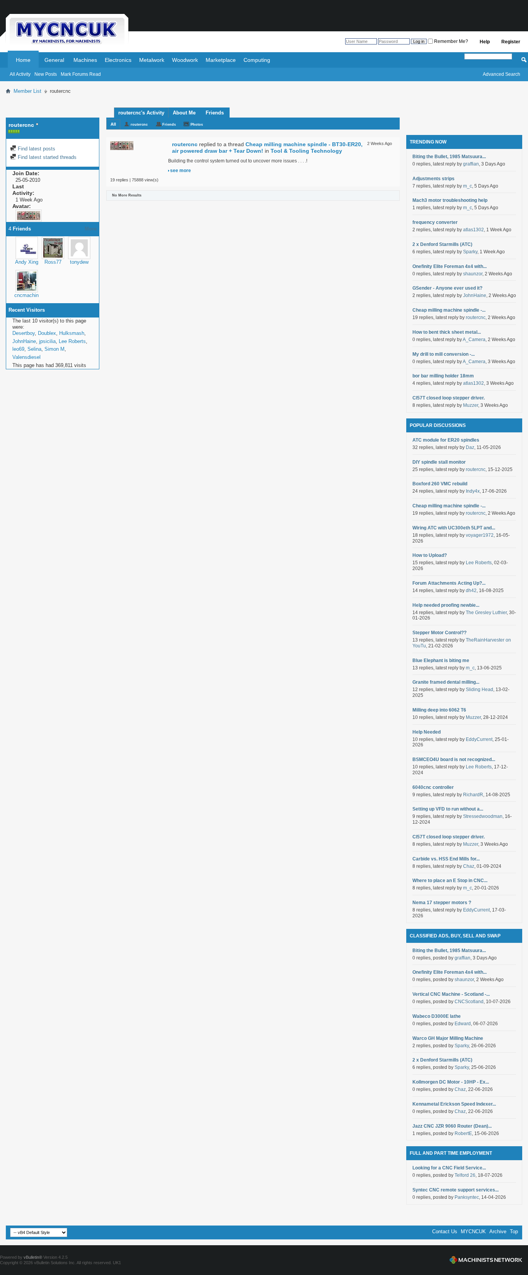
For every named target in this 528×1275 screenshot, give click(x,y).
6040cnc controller (433, 787)
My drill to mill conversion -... (443, 354)
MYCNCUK (473, 1231)
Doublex (47, 333)
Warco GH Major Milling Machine (447, 1038)
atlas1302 (473, 229)
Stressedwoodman (482, 816)
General (54, 60)
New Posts (45, 74)
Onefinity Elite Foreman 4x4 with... (449, 266)
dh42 (471, 590)
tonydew (79, 262)
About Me (184, 113)
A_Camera (474, 339)
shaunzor (472, 274)
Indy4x (473, 491)
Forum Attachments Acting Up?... (448, 583)
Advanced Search (501, 74)
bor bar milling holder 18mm (443, 376)
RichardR (473, 794)
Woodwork (185, 60)
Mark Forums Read (81, 74)
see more (180, 170)
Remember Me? (450, 41)
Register (510, 41)
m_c (467, 186)
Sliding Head (479, 689)
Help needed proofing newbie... (445, 605)
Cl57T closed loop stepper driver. (448, 398)
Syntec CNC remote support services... (455, 1190)
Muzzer (470, 405)
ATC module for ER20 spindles (445, 440)
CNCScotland (469, 1001)
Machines (85, 60)
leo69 (18, 349)
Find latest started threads (46, 157)
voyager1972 (480, 535)
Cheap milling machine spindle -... (448, 310)
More (91, 229)
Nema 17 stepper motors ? (441, 902)
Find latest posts (35, 149)
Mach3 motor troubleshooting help (449, 200)
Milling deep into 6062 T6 (439, 710)
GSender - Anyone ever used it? (447, 288)
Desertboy (23, 333)
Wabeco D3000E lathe (436, 1016)
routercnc (139, 124)
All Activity (20, 74)
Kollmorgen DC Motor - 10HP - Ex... (450, 1082)
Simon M (54, 349)
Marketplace (221, 60)
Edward (463, 1023)
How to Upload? (429, 555)
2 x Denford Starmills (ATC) (442, 244)
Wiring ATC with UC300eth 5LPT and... (453, 528)
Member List (27, 91)
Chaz (468, 866)
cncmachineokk (31, 295)
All (113, 124)
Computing (257, 60)
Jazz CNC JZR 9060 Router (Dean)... (452, 1126)
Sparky (470, 251)
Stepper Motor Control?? (439, 632)
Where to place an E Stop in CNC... (449, 880)
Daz (470, 447)
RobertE (463, 1133)
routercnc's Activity (141, 113)
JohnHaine (24, 341)
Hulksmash (71, 333)
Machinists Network (486, 1260)
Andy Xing (26, 262)
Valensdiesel (26, 357)
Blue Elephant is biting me (440, 660)
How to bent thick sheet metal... (446, 332)
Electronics (118, 60)
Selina (34, 349)
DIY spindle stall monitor (439, 462)
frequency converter (435, 222)
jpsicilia (47, 341)
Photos (197, 124)
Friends (215, 113)
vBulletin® (33, 1257)
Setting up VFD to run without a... (447, 809)
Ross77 (52, 262)
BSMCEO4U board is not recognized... (453, 759)
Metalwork (151, 60)
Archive (497, 1231)
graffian (471, 164)
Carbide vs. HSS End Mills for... (446, 859)
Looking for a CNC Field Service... (449, 1168)
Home (23, 60)
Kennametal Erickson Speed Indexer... (454, 1104)
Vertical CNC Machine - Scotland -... (451, 994)
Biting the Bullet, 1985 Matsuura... (449, 156)
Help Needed (426, 732)
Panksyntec (467, 1197)
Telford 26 (465, 1175)
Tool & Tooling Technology (306, 151)
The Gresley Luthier (486, 612)
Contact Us (444, 1231)
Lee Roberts (72, 341)
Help (485, 41)
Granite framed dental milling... (445, 682)
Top (514, 1231)
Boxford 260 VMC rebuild (439, 483)
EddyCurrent (479, 739)
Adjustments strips (433, 178)
